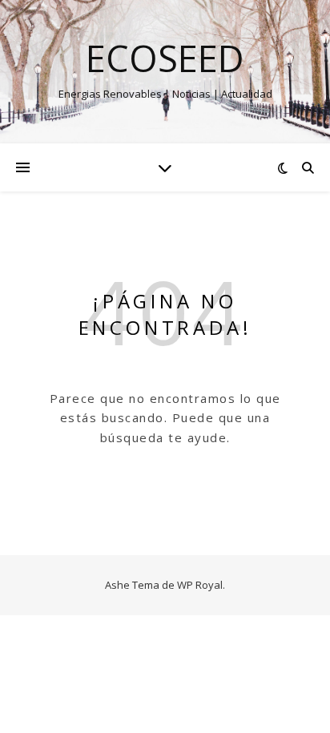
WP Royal (200, 585)
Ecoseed (165, 58)
